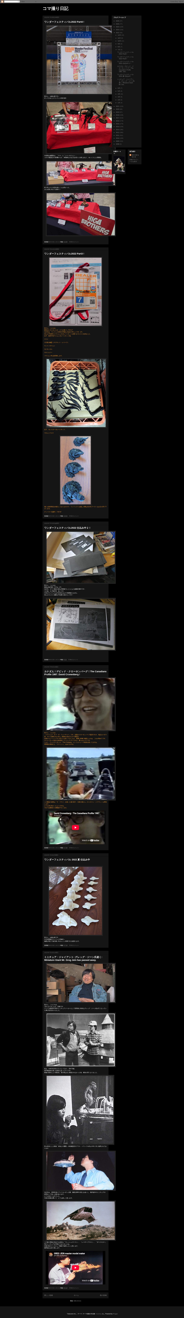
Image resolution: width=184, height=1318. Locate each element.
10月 (119, 41)
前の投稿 (103, 1295)
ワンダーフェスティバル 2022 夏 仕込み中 (67, 859)
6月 (119, 88)
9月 (119, 44)
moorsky (98, 1314)
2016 (118, 121)
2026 (118, 21)
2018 (118, 115)
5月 (119, 91)
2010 (118, 138)
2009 (118, 141)
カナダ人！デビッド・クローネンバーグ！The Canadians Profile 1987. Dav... (125, 68)
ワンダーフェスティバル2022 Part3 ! (64, 253)
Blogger (115, 1314)
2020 (118, 109)
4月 (119, 94)
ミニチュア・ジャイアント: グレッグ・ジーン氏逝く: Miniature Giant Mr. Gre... (126, 81)
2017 (118, 118)
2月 (119, 100)
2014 (118, 126)
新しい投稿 (48, 1295)
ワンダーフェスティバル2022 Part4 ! (64, 22)
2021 (118, 106)
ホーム (76, 1295)
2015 (118, 124)
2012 (118, 132)
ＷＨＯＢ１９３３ (135, 156)
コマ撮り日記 (55, 8)
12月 (119, 35)
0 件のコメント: (74, 242)
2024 (118, 27)
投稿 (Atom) (77, 1301)
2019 (118, 112)
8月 (119, 47)
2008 (118, 144)
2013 (118, 129)
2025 (118, 24)
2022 (118, 32)
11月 (119, 38)
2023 (118, 30)
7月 (119, 49)
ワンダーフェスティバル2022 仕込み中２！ (67, 527)
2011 (117, 135)
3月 (119, 97)
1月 (119, 103)
